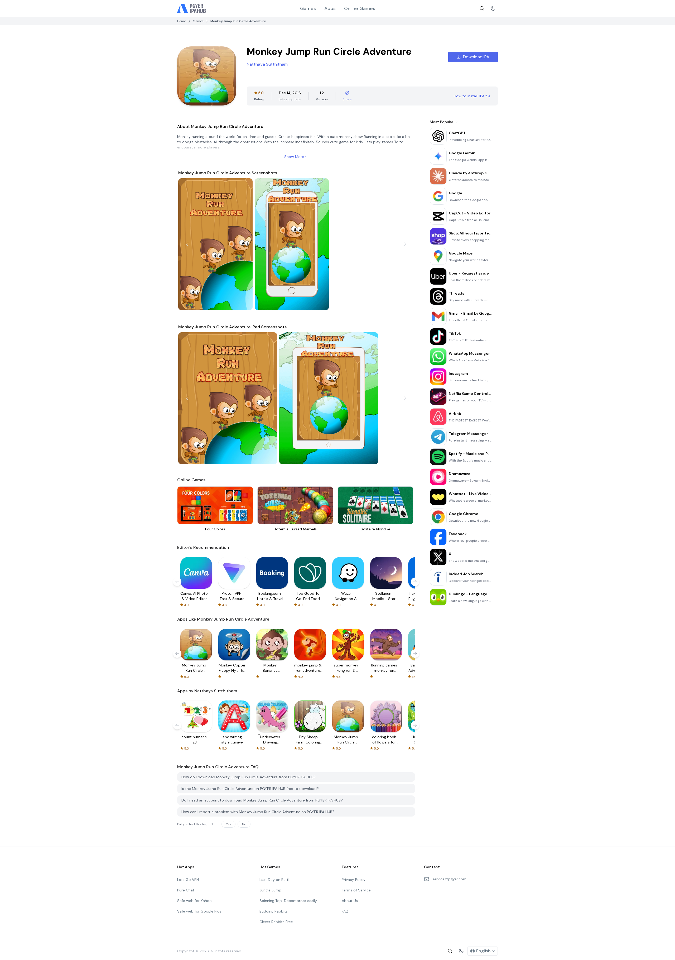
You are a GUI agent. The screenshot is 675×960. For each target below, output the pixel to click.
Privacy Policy (353, 879)
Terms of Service (356, 890)
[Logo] (191, 8)
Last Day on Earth (275, 879)
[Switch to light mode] (493, 8)
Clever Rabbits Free (276, 921)
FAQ (345, 911)
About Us (350, 900)
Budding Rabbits (273, 911)
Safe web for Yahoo (194, 900)
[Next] (405, 244)
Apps (330, 8)
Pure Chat (185, 890)
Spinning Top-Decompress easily (288, 900)
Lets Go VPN (188, 879)
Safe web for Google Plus (199, 911)
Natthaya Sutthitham (267, 64)
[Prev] (187, 244)
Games (308, 8)
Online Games (359, 8)
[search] (482, 8)
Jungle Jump (270, 890)
